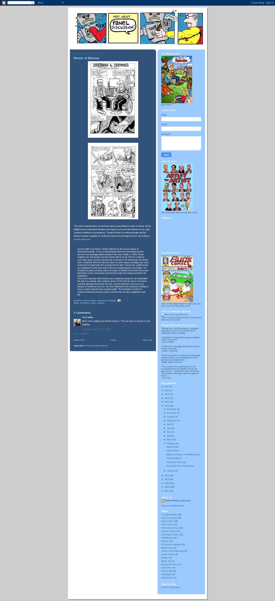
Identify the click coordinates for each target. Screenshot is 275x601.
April (169, 436)
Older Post (147, 340)
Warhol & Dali (172, 447)
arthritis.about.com (82, 239)
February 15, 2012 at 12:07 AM (96, 329)
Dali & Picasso (172, 450)
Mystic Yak (166, 561)
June (169, 428)
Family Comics (168, 554)
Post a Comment (81, 334)
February (171, 443)
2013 (166, 402)
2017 (166, 386)
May (169, 432)
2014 (166, 398)
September (172, 420)
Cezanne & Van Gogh (176, 462)
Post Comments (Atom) (97, 346)
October (171, 417)
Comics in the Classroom (172, 551)
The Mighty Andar (169, 514)
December (172, 409)
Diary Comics (167, 521)
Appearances (167, 578)
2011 (166, 475)
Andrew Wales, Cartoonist (178, 500)
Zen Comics (166, 567)
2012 (166, 406)
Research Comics (169, 564)
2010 (166, 479)
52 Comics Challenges (171, 544)
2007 (166, 491)
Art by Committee (169, 518)
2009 (166, 483)
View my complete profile (172, 506)
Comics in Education (170, 587)
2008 (166, 487)
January (171, 471)
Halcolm (165, 541)
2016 (166, 390)
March (170, 439)
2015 (166, 394)
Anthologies (166, 574)
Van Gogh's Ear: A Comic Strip (180, 466)
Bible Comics (167, 548)
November (172, 413)
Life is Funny (167, 524)
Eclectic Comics (168, 531)
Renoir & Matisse (174, 458)
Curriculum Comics (170, 534)
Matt (84, 317)
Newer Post (79, 340)
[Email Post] (118, 300)
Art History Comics (88, 303)
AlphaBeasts (167, 538)
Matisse (101, 303)
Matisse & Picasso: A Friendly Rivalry (183, 454)
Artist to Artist (167, 571)
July (169, 424)
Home (113, 340)
